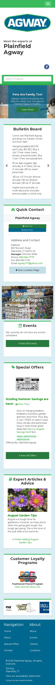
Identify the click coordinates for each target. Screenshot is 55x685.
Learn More (27, 109)
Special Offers (11, 644)
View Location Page (28, 270)
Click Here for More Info (27, 587)
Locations (35, 650)
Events (33, 637)
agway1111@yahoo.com (30, 263)
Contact (8, 650)
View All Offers (28, 455)
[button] (2, 101)
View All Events (28, 343)
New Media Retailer (23, 680)
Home (7, 631)
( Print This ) (21, 404)
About (7, 637)
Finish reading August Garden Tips (26, 541)
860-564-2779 (26, 257)
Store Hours (28, 230)
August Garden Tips (22, 515)
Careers (34, 644)
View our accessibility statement (23, 676)
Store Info (28, 226)
